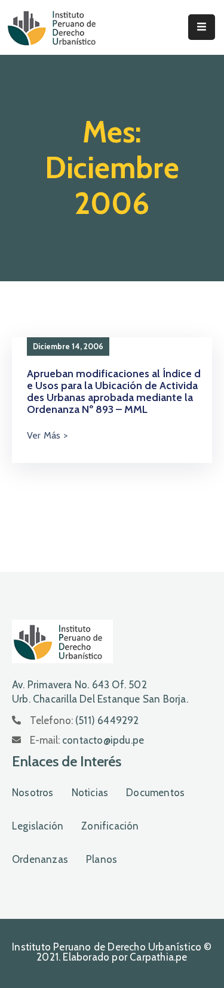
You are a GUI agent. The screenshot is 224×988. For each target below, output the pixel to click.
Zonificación (110, 826)
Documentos (155, 793)
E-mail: (87, 740)
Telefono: (84, 720)
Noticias (90, 793)
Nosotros (33, 793)
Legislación (37, 826)
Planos (101, 859)
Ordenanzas (40, 859)
